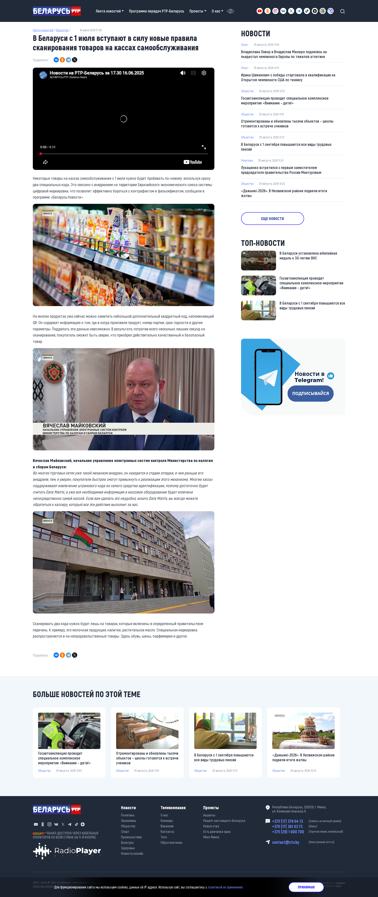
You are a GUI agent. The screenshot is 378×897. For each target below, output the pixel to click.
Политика (247, 160)
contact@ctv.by (303, 842)
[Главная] (58, 11)
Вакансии (167, 826)
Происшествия (131, 837)
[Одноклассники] (62, 59)
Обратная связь (171, 842)
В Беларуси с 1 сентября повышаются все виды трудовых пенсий (286, 147)
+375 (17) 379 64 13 (306, 821)
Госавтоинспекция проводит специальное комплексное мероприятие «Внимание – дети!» (285, 100)
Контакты (167, 831)
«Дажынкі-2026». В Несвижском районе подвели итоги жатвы (284, 193)
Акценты (209, 815)
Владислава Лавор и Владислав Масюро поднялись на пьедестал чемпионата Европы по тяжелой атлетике (284, 54)
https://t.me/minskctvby (259, 341)
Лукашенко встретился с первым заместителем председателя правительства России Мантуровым (281, 170)
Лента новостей (43, 30)
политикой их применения (225, 887)
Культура (127, 842)
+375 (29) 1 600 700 (307, 831)
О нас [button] (216, 11)
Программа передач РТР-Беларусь (156, 11)
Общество (62, 30)
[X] (74, 59)
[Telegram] (68, 59)
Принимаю (306, 887)
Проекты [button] (196, 11)
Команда (167, 820)
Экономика (128, 820)
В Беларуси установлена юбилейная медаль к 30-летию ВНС (308, 255)
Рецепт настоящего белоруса (224, 820)
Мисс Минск (211, 837)
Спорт (244, 44)
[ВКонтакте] (56, 59)
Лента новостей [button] (108, 11)
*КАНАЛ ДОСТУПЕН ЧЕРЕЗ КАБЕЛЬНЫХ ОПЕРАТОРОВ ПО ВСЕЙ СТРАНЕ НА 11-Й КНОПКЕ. (65, 835)
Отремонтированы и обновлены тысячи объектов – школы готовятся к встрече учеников (287, 123)
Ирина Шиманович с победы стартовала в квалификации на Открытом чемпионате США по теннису (288, 77)
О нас (164, 815)
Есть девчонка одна (217, 831)
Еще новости (272, 218)
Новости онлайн (132, 853)
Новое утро (211, 826)
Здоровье (128, 848)
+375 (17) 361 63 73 (294, 826)
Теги (164, 837)
